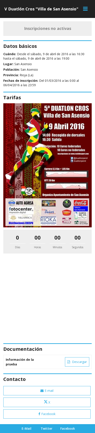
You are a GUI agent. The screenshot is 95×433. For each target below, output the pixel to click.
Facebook (48, 414)
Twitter (46, 428)
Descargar (79, 362)
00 (37, 237)
